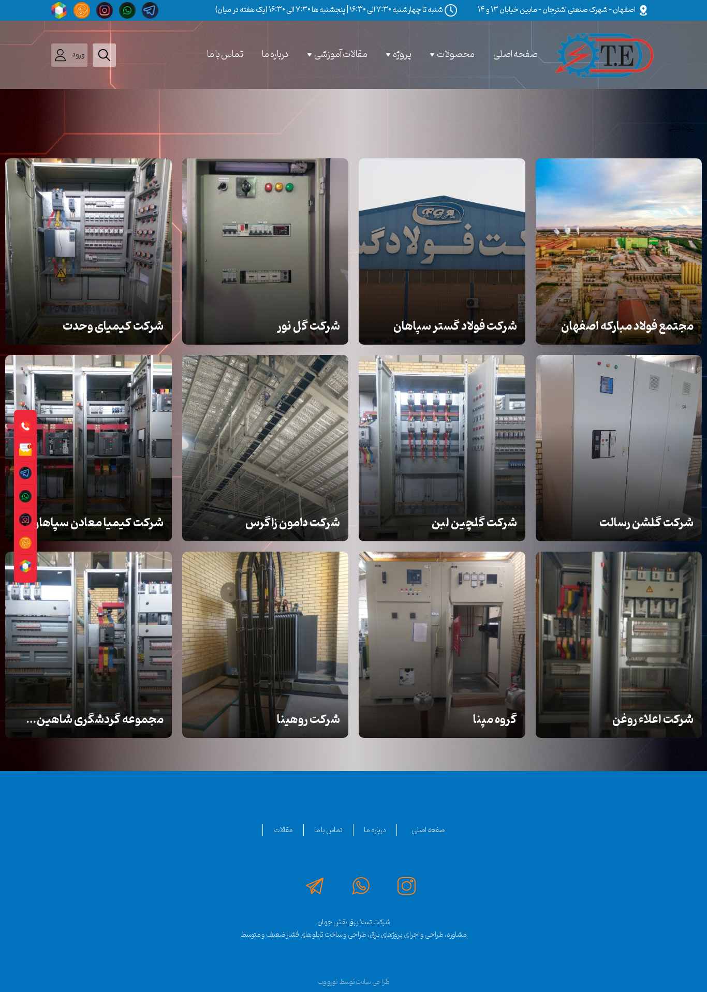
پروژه (402, 55)
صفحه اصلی (515, 55)
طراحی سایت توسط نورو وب (353, 982)
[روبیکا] (58, 10)
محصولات (456, 55)
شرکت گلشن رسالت (646, 523)
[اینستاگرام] (104, 10)
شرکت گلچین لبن (474, 523)
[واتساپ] (126, 10)
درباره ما (275, 55)
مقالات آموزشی (340, 55)
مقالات (283, 830)
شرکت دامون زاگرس (292, 523)
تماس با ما (225, 55)
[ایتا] (81, 10)
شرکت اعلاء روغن (653, 719)
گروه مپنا (495, 719)
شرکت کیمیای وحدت (113, 326)
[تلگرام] (148, 10)
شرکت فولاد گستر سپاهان (455, 326)
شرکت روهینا (308, 719)
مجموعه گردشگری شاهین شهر (100, 720)
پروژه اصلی (681, 128)
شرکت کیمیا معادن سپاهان (97, 523)
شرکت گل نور (308, 326)
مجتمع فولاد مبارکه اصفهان (627, 326)
